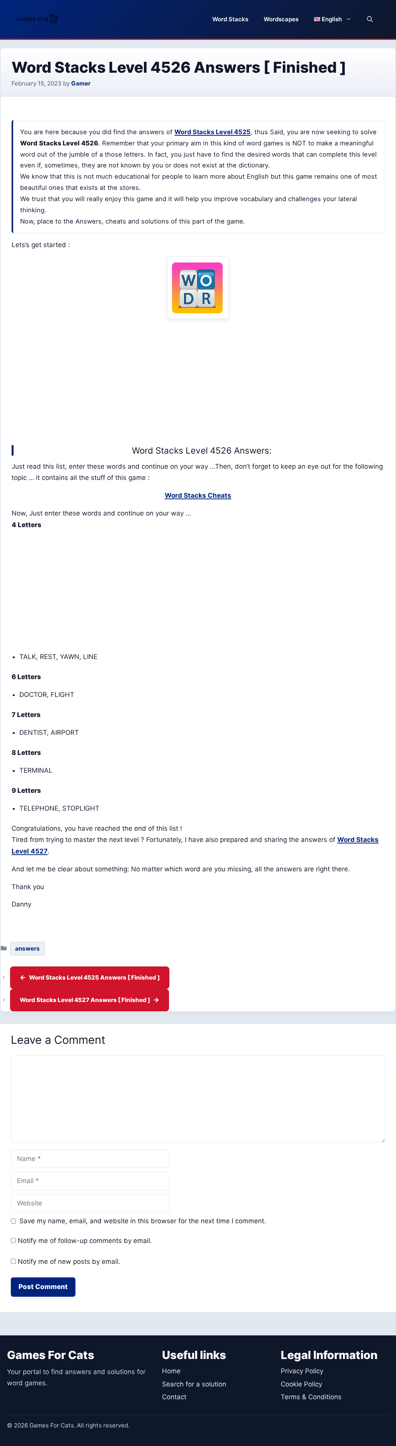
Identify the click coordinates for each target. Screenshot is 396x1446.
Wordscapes (281, 19)
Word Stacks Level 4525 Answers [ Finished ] (94, 977)
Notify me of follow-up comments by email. (85, 1241)
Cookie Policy (301, 1384)
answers (27, 948)
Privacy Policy (302, 1371)
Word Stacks (230, 19)
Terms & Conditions (311, 1397)
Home (171, 1371)
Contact (174, 1397)
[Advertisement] (198, 380)
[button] (370, 19)
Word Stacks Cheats (198, 495)
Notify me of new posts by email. (69, 1261)
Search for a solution (194, 1384)
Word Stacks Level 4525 (212, 132)
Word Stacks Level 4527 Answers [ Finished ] (85, 1000)
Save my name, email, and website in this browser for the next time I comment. (142, 1221)
